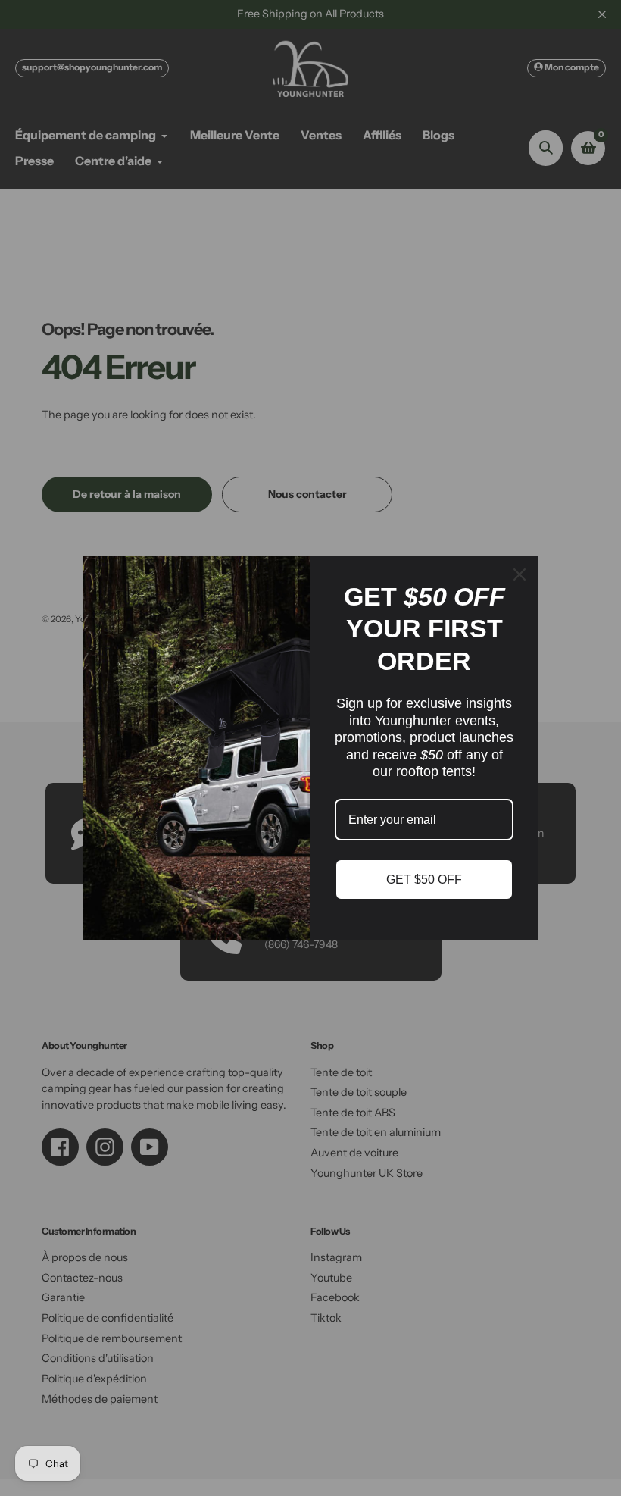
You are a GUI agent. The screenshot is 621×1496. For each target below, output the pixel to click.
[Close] (519, 574)
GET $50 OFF (424, 879)
